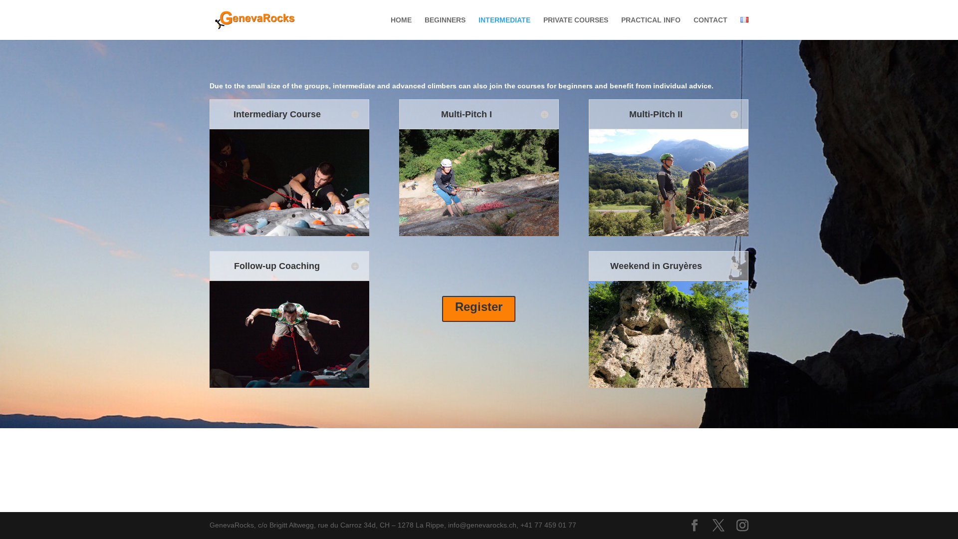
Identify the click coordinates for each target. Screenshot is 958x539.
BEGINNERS (445, 20)
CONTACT (710, 20)
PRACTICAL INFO (651, 20)
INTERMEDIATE (504, 20)
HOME (401, 20)
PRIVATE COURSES (575, 20)
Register (478, 306)
